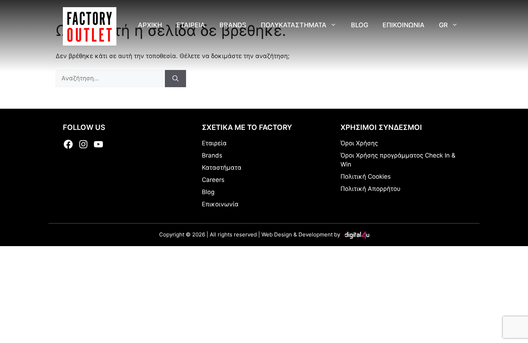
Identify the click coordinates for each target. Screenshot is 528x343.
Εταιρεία (214, 143)
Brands (232, 25)
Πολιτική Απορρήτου (370, 188)
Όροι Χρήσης (359, 143)
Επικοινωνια (404, 25)
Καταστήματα (221, 167)
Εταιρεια (190, 25)
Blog (359, 25)
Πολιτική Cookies (366, 176)
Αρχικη (150, 25)
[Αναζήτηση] (175, 78)
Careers (213, 179)
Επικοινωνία (220, 204)
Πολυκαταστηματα (293, 25)
